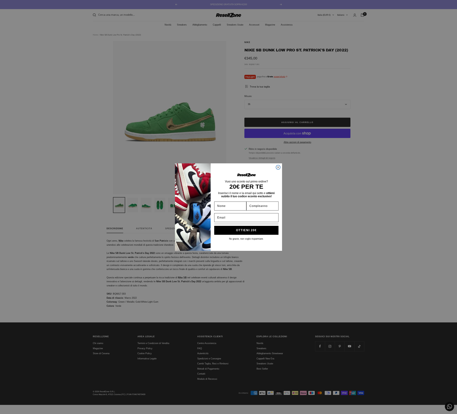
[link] (246, 174)
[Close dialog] (278, 167)
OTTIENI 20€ (246, 230)
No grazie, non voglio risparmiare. (246, 238)
